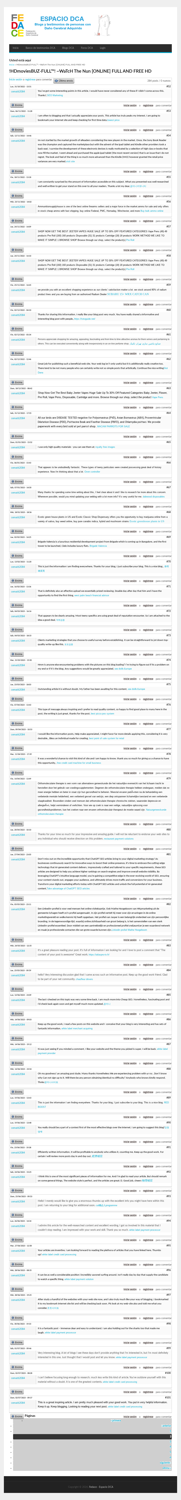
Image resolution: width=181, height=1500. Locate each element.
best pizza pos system (102, 713)
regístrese (30, 79)
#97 (169, 1295)
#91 (169, 1147)
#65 (169, 442)
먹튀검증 (60, 620)
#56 (169, 202)
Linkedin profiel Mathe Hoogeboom (129, 930)
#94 (169, 1221)
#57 (169, 226)
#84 (169, 970)
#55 (169, 177)
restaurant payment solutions (119, 838)
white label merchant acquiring (77, 1028)
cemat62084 (18, 91)
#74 (169, 660)
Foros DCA (87, 48)
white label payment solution (79, 1279)
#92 (169, 1172)
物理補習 (147, 1180)
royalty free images (105, 447)
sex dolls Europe (123, 669)
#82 (169, 904)
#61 (169, 334)
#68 (169, 512)
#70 (169, 561)
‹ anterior (166, 1426)
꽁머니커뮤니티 (138, 186)
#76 (169, 705)
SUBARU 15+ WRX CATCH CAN (128, 294)
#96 (169, 1270)
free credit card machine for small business (79, 763)
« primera (116, 1420)
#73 (169, 635)
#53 (169, 111)
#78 (169, 754)
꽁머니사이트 (51, 1082)
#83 (169, 945)
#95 (169, 1245)
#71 (169, 586)
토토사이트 (53, 1308)
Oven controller (92, 471)
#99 (169, 1348)
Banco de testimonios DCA (40, 48)
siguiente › (165, 1463)
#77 (169, 729)
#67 (169, 487)
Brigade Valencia (98, 546)
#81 (169, 854)
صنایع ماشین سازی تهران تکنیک (145, 343)
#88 (169, 1069)
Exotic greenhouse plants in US (147, 521)
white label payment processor (144, 1230)
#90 (169, 1123)
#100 (168, 1373)
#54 (169, 135)
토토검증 (69, 644)
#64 (169, 413)
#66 (169, 463)
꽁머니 (107, 1004)
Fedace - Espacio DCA (101, 1487)
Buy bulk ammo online (152, 211)
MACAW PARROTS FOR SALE (113, 426)
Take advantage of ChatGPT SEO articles (68, 888)
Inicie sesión (15, 79)
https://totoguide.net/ (84, 319)
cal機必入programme (106, 1205)
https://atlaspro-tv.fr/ (99, 954)
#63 (169, 388)
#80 (169, 830)
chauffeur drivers (84, 979)
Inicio (16, 48)
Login (103, 48)
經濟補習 (97, 1156)
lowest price (113, 120)
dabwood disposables (154, 496)
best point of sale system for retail (106, 738)
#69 (169, 537)
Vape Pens (157, 397)
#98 (169, 1324)
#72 (169, 611)
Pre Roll (130, 240)
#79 (169, 778)
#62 (169, 359)
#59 (169, 285)
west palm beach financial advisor (91, 595)
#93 (169, 1196)
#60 (169, 310)
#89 (169, 1098)
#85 (169, 995)
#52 (169, 86)
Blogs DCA (68, 48)
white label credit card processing (59, 1254)
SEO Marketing (55, 95)
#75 (169, 684)
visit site (70, 161)
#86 (169, 1019)
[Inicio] (90, 25)
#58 (169, 256)
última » (167, 1468)
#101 (168, 1397)
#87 (169, 1044)
